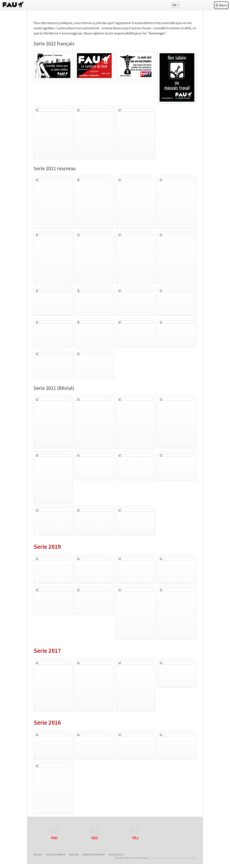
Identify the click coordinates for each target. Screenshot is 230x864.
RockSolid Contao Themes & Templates (174, 858)
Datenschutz (116, 854)
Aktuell (38, 854)
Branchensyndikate (94, 854)
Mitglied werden (55, 854)
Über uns (74, 854)
